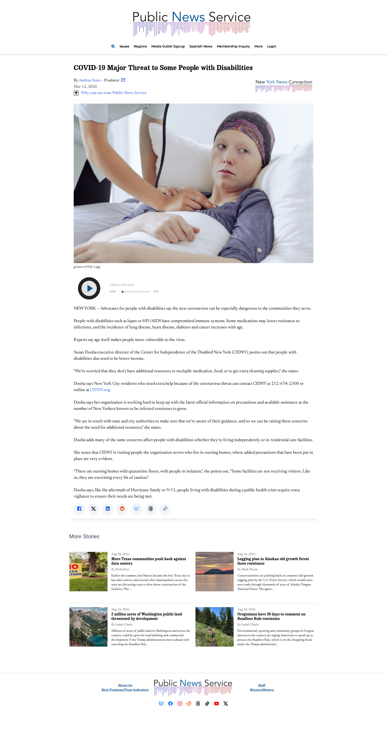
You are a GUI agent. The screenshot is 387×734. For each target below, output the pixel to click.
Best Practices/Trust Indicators (125, 689)
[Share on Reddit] (122, 508)
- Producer (99, 81)
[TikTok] (207, 703)
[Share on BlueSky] (136, 508)
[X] (225, 703)
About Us (125, 685)
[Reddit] (189, 703)
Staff (261, 685)
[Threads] (198, 703)
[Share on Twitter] (93, 508)
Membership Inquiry (233, 46)
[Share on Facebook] (79, 508)
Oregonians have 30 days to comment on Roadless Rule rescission (271, 616)
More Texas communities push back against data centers (148, 561)
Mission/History (262, 689)
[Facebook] (170, 703)
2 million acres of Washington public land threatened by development (146, 616)
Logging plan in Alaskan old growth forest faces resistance (273, 561)
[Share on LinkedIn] (107, 508)
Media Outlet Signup (168, 46)
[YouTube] (216, 703)
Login (271, 46)
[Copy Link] (165, 508)
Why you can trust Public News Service (113, 93)
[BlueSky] (161, 703)
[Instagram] (180, 703)
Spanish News (200, 46)
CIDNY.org (100, 390)
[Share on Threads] (150, 508)
